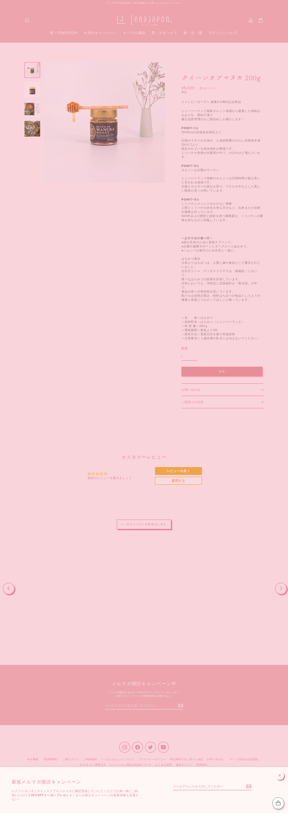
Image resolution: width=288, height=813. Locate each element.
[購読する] (248, 786)
